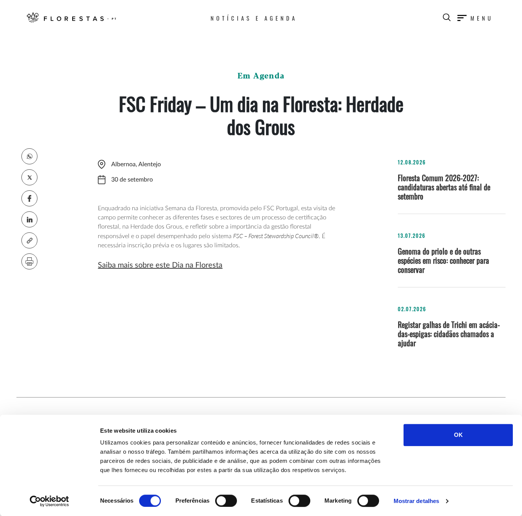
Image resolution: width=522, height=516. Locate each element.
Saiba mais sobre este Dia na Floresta (160, 265)
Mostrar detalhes (416, 501)
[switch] (226, 501)
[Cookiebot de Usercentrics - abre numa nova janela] (49, 501)
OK (458, 435)
